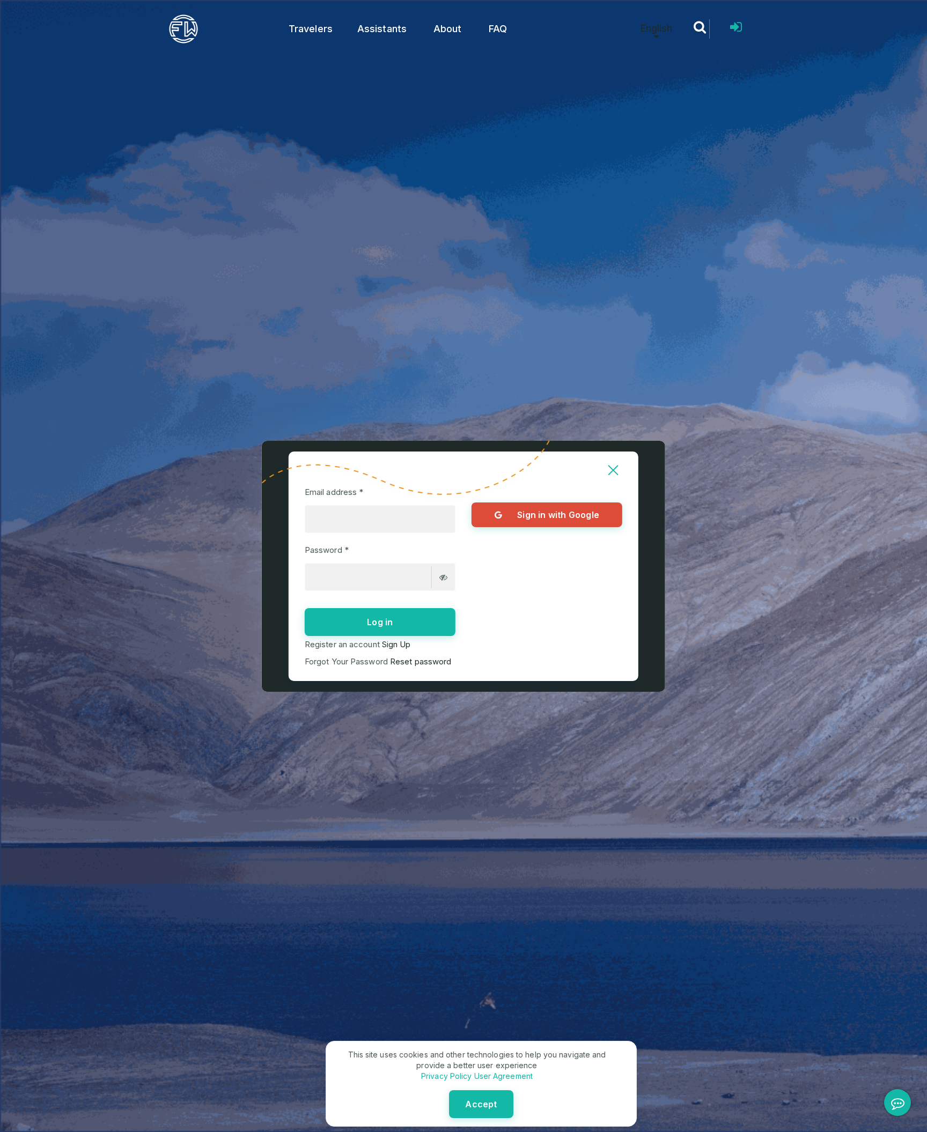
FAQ (498, 28)
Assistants (382, 28)
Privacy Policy (446, 1076)
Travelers (311, 28)
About (447, 28)
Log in (380, 622)
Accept (481, 1104)
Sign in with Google (558, 514)
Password (327, 550)
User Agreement (502, 1076)
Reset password (420, 661)
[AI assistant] (897, 1102)
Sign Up (395, 644)
